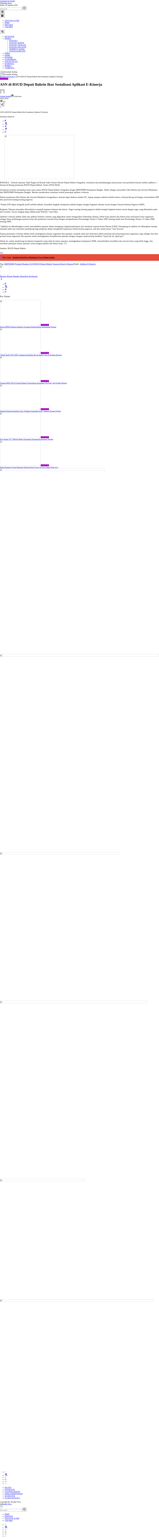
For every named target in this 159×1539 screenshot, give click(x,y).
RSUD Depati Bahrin (43, 264)
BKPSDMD (9, 264)
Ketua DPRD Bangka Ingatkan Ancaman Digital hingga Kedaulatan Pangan (28, 327)
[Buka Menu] (2, 16)
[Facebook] (5, 121)
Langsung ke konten (7, 1)
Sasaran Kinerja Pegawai (63, 264)
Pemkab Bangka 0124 (24, 264)
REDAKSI (9, 25)
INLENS (8, 1488)
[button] (24, 8)
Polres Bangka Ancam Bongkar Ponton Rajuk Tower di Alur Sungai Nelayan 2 (29, 467)
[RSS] (6, 1484)
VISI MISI (9, 27)
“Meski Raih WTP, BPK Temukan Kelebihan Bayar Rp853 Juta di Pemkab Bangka (31, 355)
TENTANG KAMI (12, 21)
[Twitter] (6, 124)
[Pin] (6, 130)
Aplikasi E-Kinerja (88, 264)
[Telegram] (5, 126)
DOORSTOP (10, 1490)
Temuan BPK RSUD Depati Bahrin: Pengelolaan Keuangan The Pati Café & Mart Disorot (33, 383)
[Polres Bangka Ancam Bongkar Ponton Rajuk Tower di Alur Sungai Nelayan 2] (20, 465)
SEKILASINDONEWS (14, 1494)
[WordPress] (6, 1479)
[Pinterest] (6, 1477)
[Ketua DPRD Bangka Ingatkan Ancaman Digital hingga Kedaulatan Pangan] (20, 325)
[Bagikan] (2, 105)
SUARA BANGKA (12, 1498)
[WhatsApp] (5, 132)
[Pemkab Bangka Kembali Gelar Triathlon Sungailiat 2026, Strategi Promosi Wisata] (20, 409)
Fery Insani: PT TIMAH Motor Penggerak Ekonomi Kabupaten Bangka (26, 439)
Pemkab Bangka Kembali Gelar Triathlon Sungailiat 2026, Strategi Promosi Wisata (30, 411)
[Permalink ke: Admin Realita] (2, 93)
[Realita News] (6, 3)
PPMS (7, 23)
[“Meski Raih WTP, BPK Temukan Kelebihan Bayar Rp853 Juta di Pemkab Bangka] (20, 353)
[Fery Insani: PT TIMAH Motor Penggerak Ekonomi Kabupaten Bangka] (20, 437)
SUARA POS (10, 1496)
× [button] (1, 1506)
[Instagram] (6, 1481)
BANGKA (4, 79)
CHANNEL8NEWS (12, 1492)
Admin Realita (5, 96)
